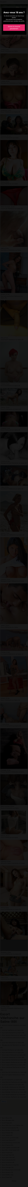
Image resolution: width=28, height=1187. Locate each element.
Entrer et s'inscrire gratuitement (14, 27)
